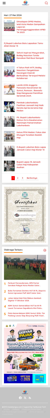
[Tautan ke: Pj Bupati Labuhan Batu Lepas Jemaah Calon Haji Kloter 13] (9, 151)
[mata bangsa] (25, 3)
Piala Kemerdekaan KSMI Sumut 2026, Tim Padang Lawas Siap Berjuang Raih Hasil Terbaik (26, 314)
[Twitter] (25, 398)
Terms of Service (36, 412)
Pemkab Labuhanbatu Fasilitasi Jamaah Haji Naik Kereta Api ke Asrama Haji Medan (30, 106)
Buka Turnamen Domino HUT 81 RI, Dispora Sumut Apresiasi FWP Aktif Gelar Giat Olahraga (26, 292)
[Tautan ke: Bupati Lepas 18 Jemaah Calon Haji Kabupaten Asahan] (9, 166)
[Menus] (4, 3)
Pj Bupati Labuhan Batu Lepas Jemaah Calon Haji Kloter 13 (31, 148)
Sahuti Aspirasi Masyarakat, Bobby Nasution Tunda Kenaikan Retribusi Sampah (31, 55)
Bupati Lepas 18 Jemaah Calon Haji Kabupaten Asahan (29, 165)
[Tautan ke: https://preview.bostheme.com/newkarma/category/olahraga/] (44, 250)
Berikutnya (32, 178)
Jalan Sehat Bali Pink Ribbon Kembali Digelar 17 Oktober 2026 (24, 299)
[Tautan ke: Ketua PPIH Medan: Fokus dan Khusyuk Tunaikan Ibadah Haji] (9, 136)
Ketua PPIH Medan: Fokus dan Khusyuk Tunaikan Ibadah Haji (31, 135)
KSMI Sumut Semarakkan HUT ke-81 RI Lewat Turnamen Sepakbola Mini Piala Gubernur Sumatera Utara (24, 307)
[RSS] (30, 398)
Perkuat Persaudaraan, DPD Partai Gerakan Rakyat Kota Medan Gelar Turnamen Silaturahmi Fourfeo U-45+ (24, 284)
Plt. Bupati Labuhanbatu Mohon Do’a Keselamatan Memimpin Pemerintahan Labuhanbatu (29, 121)
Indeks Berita (7, 414)
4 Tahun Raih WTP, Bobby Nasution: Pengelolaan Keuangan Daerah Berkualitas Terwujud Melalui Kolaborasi (31, 73)
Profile (6, 409)
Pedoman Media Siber (31, 409)
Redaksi (16, 409)
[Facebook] (20, 398)
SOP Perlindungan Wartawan (14, 412)
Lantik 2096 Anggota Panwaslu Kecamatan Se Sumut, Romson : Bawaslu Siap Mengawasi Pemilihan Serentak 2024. (30, 90)
